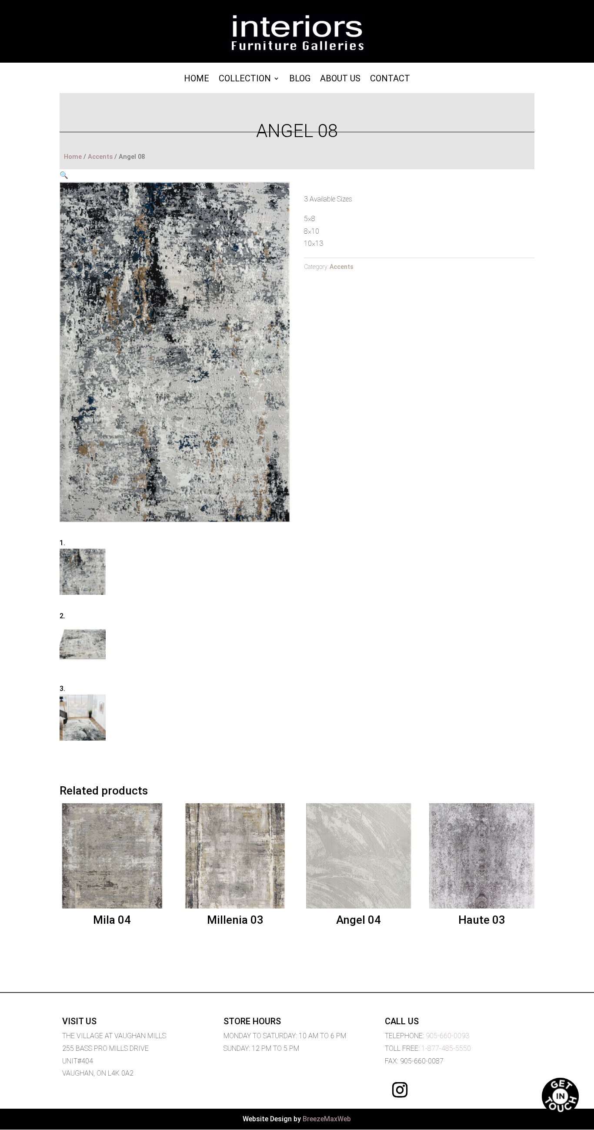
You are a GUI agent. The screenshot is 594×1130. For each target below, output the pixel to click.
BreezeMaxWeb (327, 1119)
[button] (64, 175)
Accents (100, 157)
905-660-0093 (447, 1036)
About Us (340, 79)
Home (196, 79)
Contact (390, 79)
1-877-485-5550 (446, 1048)
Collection (245, 79)
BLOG (299, 79)
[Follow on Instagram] (400, 1090)
